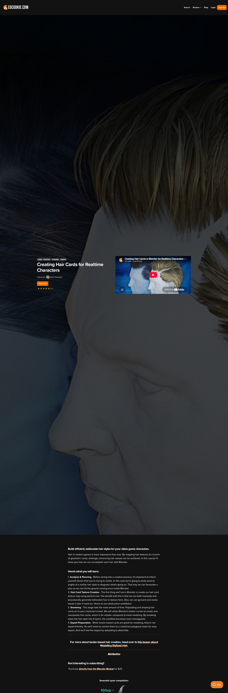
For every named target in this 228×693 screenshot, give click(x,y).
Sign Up (221, 7)
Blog (206, 7)
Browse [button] (196, 7)
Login (213, 7)
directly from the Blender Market (96, 669)
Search (187, 7)
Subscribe (43, 283)
